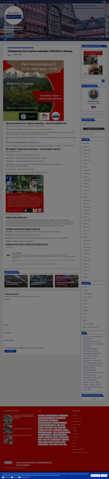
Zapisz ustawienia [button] (95, 475)
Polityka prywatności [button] (55, 475)
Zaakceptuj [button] (104, 475)
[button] (3, 477)
